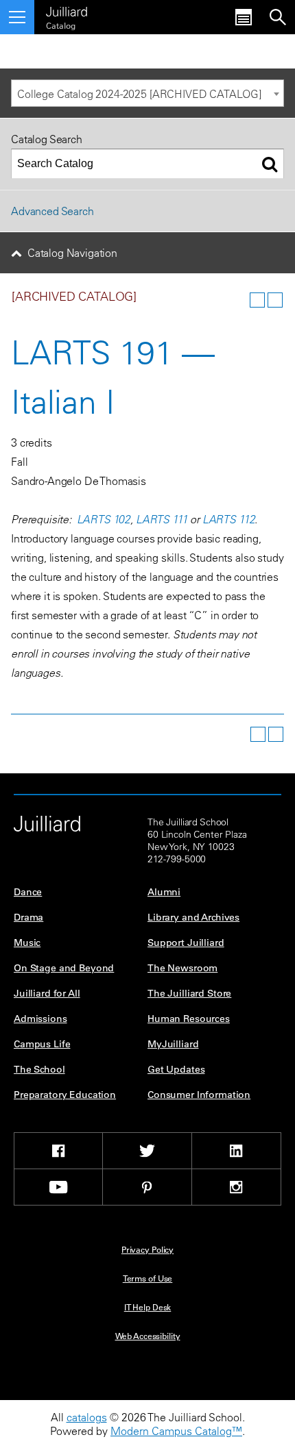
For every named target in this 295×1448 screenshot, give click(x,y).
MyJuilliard (173, 1044)
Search (278, 17)
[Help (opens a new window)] (275, 300)
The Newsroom (182, 968)
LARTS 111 (162, 519)
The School (39, 1069)
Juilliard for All (47, 993)
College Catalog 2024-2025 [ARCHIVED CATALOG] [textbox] (139, 94)
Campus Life (42, 1044)
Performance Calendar (243, 17)
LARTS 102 (104, 519)
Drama (28, 917)
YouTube (58, 1187)
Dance (28, 892)
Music (27, 942)
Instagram (236, 1187)
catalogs (87, 1417)
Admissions (40, 1018)
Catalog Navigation (72, 253)
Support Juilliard (186, 942)
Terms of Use (148, 1278)
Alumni (164, 892)
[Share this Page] (239, 300)
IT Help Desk (148, 1306)
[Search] (269, 164)
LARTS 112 (228, 519)
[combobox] (147, 93)
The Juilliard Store (189, 993)
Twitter (147, 1151)
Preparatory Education (65, 1094)
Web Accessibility (147, 1335)
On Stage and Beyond (64, 968)
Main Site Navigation (17, 17)
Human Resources (189, 1018)
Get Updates (176, 1069)
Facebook (58, 1151)
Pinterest (147, 1187)
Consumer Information (199, 1094)
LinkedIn (236, 1151)
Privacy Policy (147, 1249)
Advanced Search (52, 211)
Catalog (60, 25)
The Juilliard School (66, 9)
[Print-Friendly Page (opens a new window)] (257, 300)
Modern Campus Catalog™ (176, 1431)
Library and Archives (193, 917)
